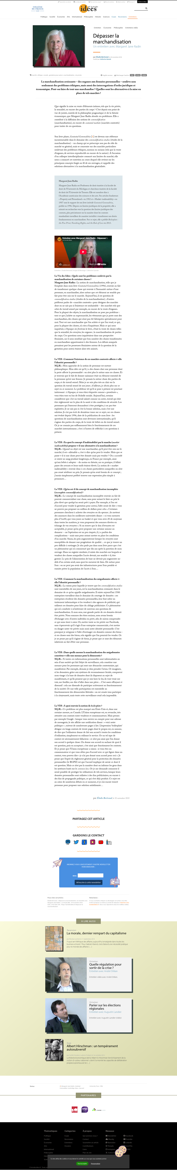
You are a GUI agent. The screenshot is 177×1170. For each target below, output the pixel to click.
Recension (71, 930)
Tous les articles (109, 2)
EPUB (138, 75)
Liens (85, 1149)
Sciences (106, 17)
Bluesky (111, 1139)
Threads (110, 1146)
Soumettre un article (65, 2)
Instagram (111, 1149)
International (77, 17)
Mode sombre (121, 2)
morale (46, 75)
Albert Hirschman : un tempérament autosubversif (92, 1047)
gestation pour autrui (56, 75)
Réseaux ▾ (132, 2)
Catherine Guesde (105, 59)
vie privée (78, 75)
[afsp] (85, 1109)
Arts (68, 17)
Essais (114, 17)
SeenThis (128, 1146)
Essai (69, 1043)
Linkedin (128, 1142)
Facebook (129, 1136)
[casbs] (75, 1109)
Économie (61, 17)
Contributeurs (88, 1146)
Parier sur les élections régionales (105, 1007)
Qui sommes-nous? (95, 2)
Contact (86, 1139)
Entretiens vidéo (131, 27)
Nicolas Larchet (74, 939)
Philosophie (88, 17)
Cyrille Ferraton (74, 1055)
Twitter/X (111, 1152)
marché (34, 75)
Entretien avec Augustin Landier (105, 1011)
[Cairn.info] (98, 1109)
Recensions (122, 17)
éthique (40, 75)
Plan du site (87, 1152)
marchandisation (69, 75)
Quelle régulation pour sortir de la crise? (105, 966)
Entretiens (133, 17)
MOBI (144, 75)
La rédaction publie (80, 2)
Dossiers (68, 1146)
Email (75, 876)
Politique (44, 17)
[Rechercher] (146, 8)
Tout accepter (82, 1164)
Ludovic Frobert (85, 1055)
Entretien (97, 27)
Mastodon (111, 1142)
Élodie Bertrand (102, 57)
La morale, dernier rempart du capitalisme (96, 933)
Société (52, 17)
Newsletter (111, 1136)
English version (107, 75)
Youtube (128, 1139)
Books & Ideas (142, 2)
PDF (132, 75)
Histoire (98, 17)
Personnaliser (95, 1164)
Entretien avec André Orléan (103, 971)
